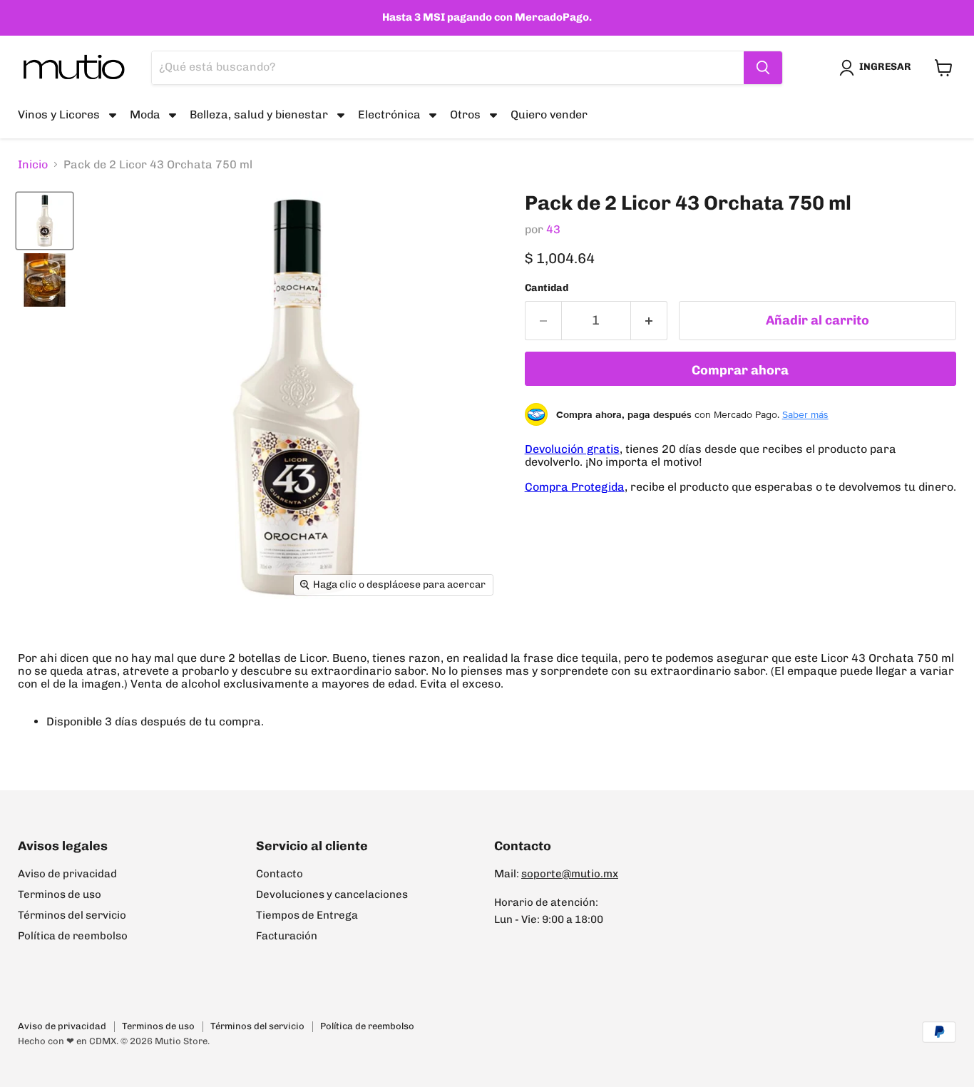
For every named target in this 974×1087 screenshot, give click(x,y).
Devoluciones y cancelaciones (332, 894)
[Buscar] (763, 67)
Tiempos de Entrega (307, 915)
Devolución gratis (572, 449)
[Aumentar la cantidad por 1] (649, 320)
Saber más (805, 414)
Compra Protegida (575, 487)
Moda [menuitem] (145, 114)
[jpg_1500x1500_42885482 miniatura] (44, 280)
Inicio (33, 164)
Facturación (286, 935)
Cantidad (546, 288)
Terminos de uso (59, 894)
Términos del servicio (72, 915)
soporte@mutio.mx (569, 873)
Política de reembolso (73, 935)
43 (553, 229)
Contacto (279, 873)
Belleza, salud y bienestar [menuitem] (259, 114)
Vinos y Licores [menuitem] (59, 114)
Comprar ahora (740, 370)
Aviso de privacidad (67, 873)
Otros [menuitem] (465, 114)
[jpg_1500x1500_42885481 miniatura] (44, 221)
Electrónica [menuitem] (389, 114)
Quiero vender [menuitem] (549, 114)
